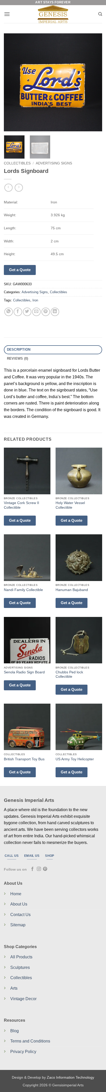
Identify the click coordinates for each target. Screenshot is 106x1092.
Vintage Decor (23, 999)
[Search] (100, 14)
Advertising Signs (54, 163)
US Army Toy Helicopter (75, 759)
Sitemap (17, 925)
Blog (14, 1031)
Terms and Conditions (30, 1041)
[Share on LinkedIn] (55, 312)
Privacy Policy (23, 1051)
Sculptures (20, 967)
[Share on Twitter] (27, 312)
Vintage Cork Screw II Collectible (21, 505)
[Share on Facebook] (18, 312)
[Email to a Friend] (36, 312)
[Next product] (8, 188)
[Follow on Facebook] (32, 869)
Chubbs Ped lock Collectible (69, 674)
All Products (21, 957)
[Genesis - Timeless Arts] (53, 14)
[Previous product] (19, 188)
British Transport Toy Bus (24, 759)
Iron (35, 300)
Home (15, 894)
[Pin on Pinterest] (45, 312)
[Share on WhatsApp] (8, 312)
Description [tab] (19, 349)
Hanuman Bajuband (72, 590)
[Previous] (12, 82)
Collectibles (17, 163)
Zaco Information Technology (70, 1077)
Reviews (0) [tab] (17, 358)
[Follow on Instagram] (39, 869)
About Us (18, 904)
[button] (7, 14)
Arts (13, 988)
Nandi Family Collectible (23, 590)
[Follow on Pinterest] (45, 869)
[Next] (93, 82)
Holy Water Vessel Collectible (70, 505)
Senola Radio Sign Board (24, 672)
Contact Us (20, 914)
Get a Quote (20, 270)
